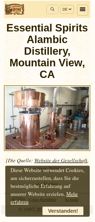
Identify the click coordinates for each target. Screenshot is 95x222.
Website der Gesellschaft (60, 160)
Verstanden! (63, 211)
